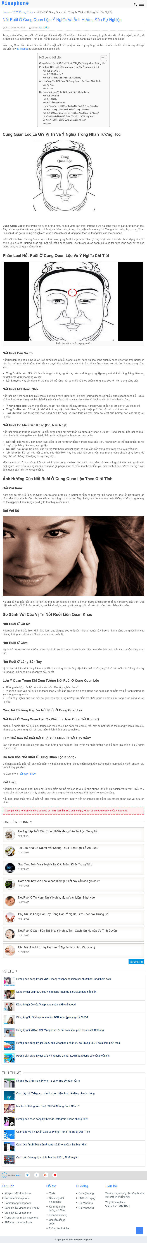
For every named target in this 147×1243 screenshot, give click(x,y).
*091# (52, 1193)
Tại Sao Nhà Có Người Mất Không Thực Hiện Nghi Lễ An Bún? (58, 848)
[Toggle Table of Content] (102, 58)
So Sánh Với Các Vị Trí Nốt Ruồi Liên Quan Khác (64, 92)
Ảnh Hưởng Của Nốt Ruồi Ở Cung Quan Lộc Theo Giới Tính (70, 81)
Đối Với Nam (48, 84)
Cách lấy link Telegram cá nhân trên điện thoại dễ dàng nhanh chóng (55, 1093)
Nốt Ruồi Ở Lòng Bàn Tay (54, 102)
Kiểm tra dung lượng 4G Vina (57, 1208)
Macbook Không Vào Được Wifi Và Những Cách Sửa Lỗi (48, 1106)
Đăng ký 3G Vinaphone (17, 1212)
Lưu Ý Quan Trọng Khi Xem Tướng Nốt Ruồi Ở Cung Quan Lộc (70, 106)
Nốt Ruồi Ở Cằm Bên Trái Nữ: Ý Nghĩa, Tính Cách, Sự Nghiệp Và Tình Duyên (67, 931)
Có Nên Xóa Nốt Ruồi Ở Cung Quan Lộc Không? (64, 119)
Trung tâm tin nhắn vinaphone (21, 1217)
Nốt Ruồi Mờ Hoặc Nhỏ (53, 74)
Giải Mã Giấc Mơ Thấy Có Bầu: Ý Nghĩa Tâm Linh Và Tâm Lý (56, 947)
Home (6, 12)
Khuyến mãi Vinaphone (17, 1193)
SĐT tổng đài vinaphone (18, 1222)
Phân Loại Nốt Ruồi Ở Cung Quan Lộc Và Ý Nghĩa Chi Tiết (69, 67)
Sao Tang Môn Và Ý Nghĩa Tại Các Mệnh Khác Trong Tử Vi (55, 864)
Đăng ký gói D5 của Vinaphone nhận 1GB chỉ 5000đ (46, 1004)
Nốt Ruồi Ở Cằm (50, 99)
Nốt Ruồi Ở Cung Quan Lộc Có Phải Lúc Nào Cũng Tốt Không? (71, 112)
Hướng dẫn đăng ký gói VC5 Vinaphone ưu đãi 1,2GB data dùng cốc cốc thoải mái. (63, 1055)
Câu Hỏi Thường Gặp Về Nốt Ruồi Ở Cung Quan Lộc (66, 109)
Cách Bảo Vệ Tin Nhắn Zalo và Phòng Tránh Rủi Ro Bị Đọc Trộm (53, 1131)
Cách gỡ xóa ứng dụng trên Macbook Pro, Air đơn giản (47, 1157)
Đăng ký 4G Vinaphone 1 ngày (21, 1208)
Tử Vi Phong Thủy (22, 12)
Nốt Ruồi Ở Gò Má (51, 95)
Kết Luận (47, 123)
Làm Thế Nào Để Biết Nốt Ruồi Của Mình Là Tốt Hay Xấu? (68, 116)
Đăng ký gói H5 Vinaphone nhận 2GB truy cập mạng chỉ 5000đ (52, 1017)
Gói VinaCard (86, 1208)
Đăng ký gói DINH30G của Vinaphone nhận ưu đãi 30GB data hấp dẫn (56, 991)
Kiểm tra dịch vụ (58, 1215)
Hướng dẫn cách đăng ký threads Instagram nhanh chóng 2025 (52, 1119)
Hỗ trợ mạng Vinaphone (18, 1203)
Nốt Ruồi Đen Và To (51, 70)
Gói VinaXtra (86, 1203)
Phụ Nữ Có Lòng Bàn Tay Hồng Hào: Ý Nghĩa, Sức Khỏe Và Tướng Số (63, 914)
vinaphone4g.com (83, 1239)
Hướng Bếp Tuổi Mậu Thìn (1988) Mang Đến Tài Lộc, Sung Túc (58, 831)
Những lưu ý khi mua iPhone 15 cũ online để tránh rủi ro (48, 1080)
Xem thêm (135, 961)
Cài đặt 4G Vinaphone (17, 1198)
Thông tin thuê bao (59, 1228)
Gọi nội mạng (86, 1193)
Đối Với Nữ (48, 88)
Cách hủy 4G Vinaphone (56, 1199)
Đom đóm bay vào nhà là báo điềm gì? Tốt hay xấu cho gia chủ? (59, 881)
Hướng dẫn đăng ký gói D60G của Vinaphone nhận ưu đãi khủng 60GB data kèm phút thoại (68, 1043)
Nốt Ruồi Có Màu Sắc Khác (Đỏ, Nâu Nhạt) (62, 77)
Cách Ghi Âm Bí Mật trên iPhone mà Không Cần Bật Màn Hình (51, 1144)
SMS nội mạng (87, 1198)
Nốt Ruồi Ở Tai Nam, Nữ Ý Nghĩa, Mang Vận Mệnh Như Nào (56, 897)
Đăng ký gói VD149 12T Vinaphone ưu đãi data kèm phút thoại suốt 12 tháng (60, 1030)
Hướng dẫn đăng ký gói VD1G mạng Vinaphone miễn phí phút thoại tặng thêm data (63, 979)
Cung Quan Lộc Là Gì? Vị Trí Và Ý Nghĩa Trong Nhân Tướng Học (72, 63)
